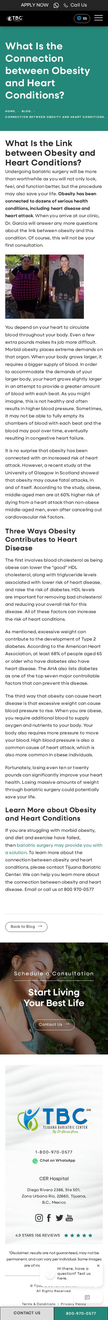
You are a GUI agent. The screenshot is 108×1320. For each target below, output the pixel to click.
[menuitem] (38, 1217)
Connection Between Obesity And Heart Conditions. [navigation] (55, 117)
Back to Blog (23, 927)
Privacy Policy (73, 1304)
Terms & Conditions (39, 1304)
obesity (57, 451)
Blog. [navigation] (27, 111)
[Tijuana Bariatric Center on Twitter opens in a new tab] (59, 1217)
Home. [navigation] (11, 111)
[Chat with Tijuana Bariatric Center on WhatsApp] (56, 5)
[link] (75, 5)
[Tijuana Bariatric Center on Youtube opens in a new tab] (69, 1217)
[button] (98, 18)
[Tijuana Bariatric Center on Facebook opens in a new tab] (49, 1217)
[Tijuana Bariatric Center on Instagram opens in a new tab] (38, 1217)
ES (85, 18)
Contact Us (50, 1025)
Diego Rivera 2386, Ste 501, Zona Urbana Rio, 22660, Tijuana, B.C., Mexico (54, 1196)
